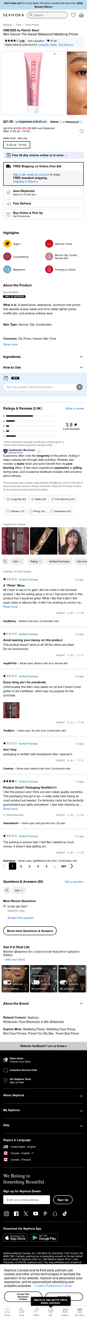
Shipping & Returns (25, 181)
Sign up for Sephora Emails (22, 1191)
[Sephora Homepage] (13, 15)
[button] (33, 1286)
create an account (37, 174)
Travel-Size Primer (67, 1033)
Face (18, 24)
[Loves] (73, 15)
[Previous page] (4, 866)
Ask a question (36, 40)
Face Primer (32, 24)
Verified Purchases (59, 561)
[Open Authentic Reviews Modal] (39, 451)
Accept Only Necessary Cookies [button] (23, 1296)
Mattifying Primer (34, 1029)
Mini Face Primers (15, 1033)
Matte (54, 44)
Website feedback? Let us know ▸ (43, 1046)
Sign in (17, 174)
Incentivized (39, 975)
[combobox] (47, 15)
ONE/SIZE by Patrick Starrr (21, 30)
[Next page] (71, 866)
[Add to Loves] (81, 131)
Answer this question (20, 918)
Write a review (75, 408)
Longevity (43, 44)
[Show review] (15, 541)
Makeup (7, 24)
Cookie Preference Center (53, 1285)
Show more (10, 344)
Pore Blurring (65, 44)
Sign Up (62, 1200)
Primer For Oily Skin (41, 1033)
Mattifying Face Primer (61, 1029)
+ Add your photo (14, 959)
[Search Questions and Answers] (7, 890)
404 (63, 866)
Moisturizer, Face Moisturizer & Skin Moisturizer (33, 1022)
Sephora (33, 1017)
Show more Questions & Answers (30, 931)
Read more (10, 607)
